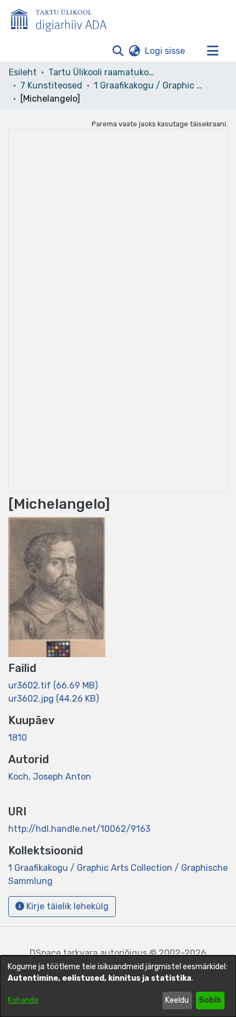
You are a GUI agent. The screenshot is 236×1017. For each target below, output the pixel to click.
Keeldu (177, 1000)
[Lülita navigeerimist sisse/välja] (212, 51)
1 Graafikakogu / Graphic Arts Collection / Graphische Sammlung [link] (149, 85)
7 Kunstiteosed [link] (51, 85)
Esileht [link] (23, 72)
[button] (118, 51)
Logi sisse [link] (165, 51)
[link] (53, 685)
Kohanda (23, 1000)
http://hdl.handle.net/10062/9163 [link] (79, 829)
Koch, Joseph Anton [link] (49, 776)
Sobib (210, 1000)
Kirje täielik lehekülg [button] (66, 906)
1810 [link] (17, 737)
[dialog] (118, 986)
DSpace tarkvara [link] (64, 953)
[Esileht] (63, 18)
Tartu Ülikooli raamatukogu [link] (103, 72)
